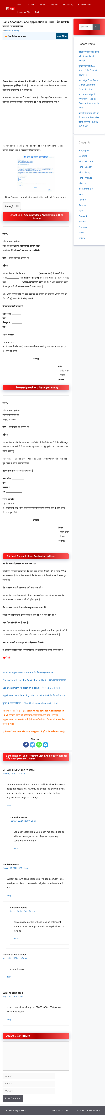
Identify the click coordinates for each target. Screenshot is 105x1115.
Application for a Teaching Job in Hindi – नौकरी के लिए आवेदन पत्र (34, 695)
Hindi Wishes (85, 178)
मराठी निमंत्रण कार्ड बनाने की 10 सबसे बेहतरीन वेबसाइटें (89, 56)
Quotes (42, 4)
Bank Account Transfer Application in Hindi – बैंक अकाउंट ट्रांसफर (34, 680)
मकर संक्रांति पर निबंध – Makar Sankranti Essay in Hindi (88, 84)
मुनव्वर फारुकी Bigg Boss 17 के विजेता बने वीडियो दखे (88, 70)
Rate (81, 210)
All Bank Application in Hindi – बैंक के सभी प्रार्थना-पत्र (28, 672)
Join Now (62, 36)
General (83, 156)
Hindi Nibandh (84, 4)
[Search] (96, 27)
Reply (9, 805)
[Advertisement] (36, 61)
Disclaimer (80, 1110)
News (20, 4)
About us (56, 1110)
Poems (82, 199)
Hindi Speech (85, 167)
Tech (37, 12)
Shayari (82, 221)
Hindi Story (68, 4)
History (82, 183)
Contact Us (67, 1110)
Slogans (54, 4)
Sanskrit (83, 216)
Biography (84, 150)
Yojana (31, 4)
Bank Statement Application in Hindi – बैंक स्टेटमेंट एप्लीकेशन (31, 688)
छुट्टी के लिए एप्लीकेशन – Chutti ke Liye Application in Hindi (30, 703)
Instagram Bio (23, 12)
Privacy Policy (93, 1110)
